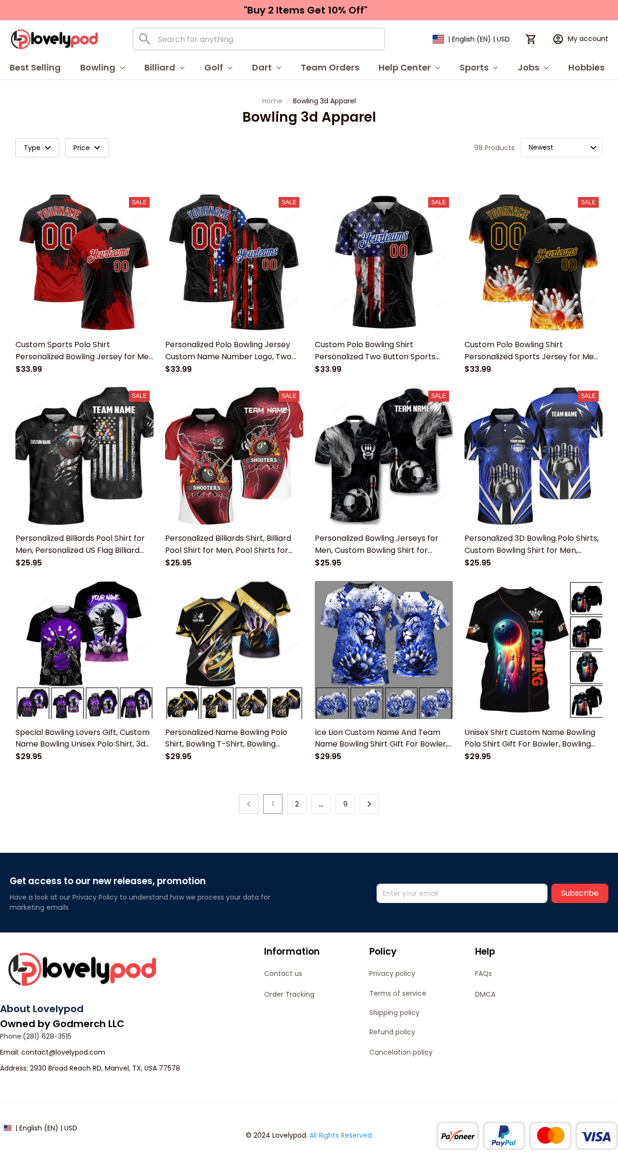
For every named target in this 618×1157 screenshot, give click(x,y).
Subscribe (580, 893)
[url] (63, 1052)
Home (272, 101)
